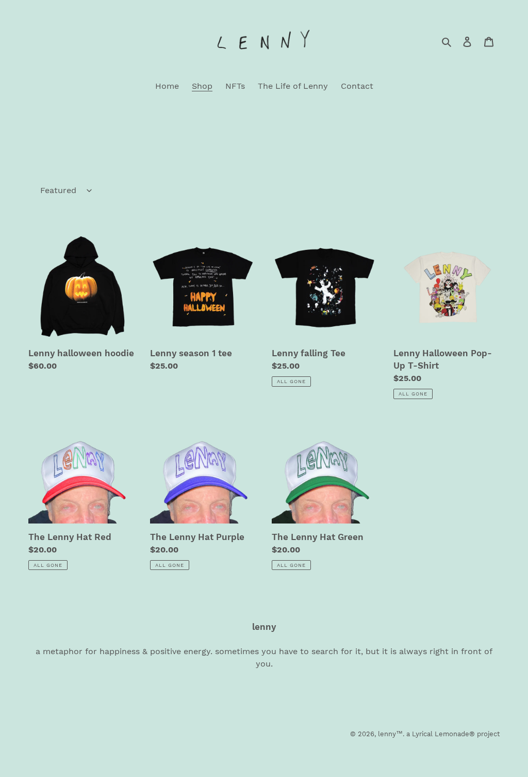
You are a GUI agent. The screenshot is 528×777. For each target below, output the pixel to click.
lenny (387, 734)
